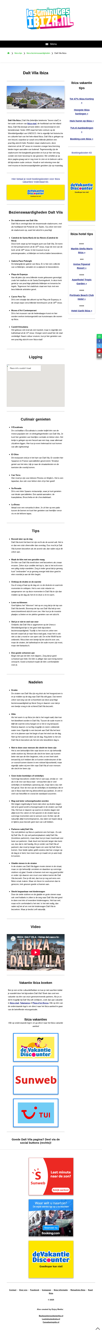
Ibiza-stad (31, 123)
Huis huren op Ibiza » (82, 121)
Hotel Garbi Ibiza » (81, 310)
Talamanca (25, 1003)
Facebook (34, 1290)
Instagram (46, 1290)
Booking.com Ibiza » (81, 139)
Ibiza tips (18, 53)
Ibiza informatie (61, 1290)
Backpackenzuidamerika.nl (51, 1316)
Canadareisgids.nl (51, 1322)
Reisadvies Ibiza (78, 1290)
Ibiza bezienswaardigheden (38, 53)
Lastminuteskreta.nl (51, 1319)
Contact (12, 1290)
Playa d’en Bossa (40, 1003)
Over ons (23, 1290)
